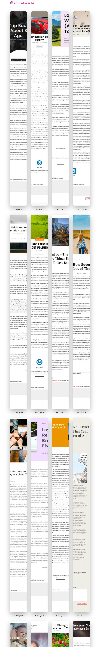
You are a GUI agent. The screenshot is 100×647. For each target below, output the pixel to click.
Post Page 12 (81, 616)
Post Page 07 (60, 412)
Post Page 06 (39, 412)
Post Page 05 (18, 412)
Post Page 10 (39, 616)
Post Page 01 (18, 209)
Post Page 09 (18, 616)
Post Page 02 (39, 209)
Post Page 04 (81, 209)
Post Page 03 (60, 209)
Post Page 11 (60, 616)
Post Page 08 (81, 412)
